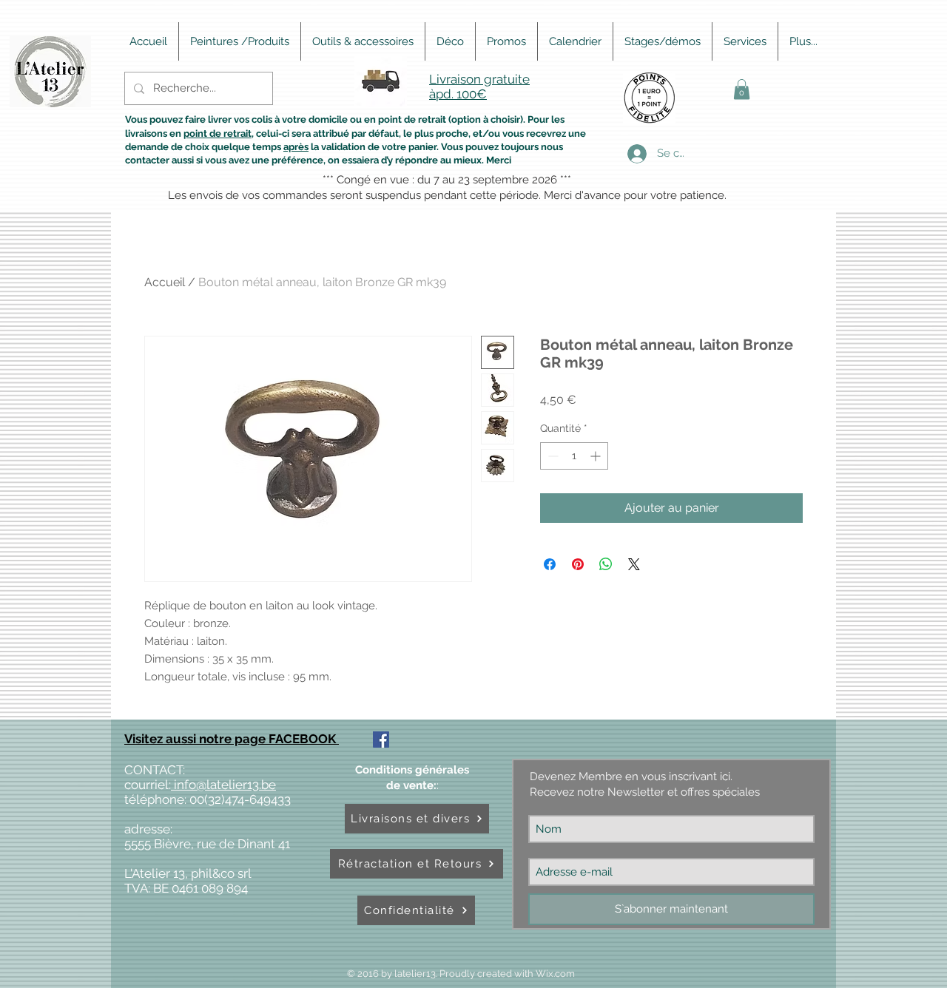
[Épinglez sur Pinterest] (578, 564)
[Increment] (596, 456)
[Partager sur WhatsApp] (606, 564)
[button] (741, 89)
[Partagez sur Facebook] (550, 564)
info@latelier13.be (223, 784)
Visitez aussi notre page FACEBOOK (231, 738)
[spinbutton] (574, 456)
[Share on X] (634, 564)
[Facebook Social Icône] (381, 739)
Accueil (164, 282)
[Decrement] (551, 456)
